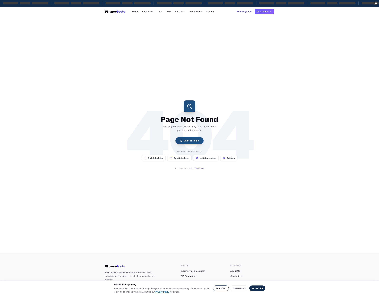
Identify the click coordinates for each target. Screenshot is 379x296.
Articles (210, 11)
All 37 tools (262, 11)
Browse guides (244, 11)
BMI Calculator (155, 158)
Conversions (195, 11)
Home (135, 11)
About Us (235, 270)
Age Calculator (181, 158)
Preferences (239, 288)
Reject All (221, 288)
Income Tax (148, 11)
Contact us (199, 168)
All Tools (179, 11)
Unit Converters (208, 158)
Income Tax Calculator (193, 270)
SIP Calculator (188, 276)
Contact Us (236, 276)
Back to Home (191, 140)
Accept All (257, 288)
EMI (169, 11)
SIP (160, 11)
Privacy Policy (162, 292)
